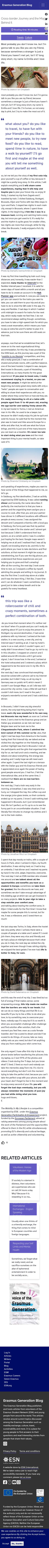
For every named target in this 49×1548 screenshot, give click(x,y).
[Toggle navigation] (43, 5)
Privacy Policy (9, 1451)
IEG (6, 1382)
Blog (6, 1365)
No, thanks (17, 1543)
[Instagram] (5, 1444)
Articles (7, 1356)
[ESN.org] (11, 1458)
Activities (8, 1369)
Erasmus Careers (12, 1375)
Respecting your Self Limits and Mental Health (23, 1246)
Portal (7, 1362)
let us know (25, 1477)
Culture (28, 37)
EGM (6, 1372)
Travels (20, 37)
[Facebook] (5, 1483)
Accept (5, 1543)
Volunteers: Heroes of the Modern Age (22, 1169)
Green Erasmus (11, 1379)
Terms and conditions (29, 1451)
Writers (7, 1359)
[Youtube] (14, 1483)
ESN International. (30, 1467)
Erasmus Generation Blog (17, 5)
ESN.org (8, 1385)
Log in (7, 1352)
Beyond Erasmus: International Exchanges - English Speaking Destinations (23, 1209)
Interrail (31, 282)
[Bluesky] (9, 1483)
